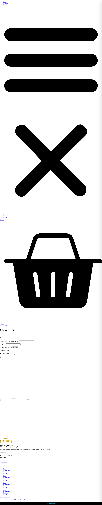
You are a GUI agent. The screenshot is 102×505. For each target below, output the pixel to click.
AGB (12, 499)
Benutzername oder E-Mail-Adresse (9, 341)
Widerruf (17, 499)
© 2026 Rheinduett (5, 497)
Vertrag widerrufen (51, 503)
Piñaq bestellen (7, 470)
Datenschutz (23, 499)
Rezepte (5, 5)
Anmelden (15, 347)
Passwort (2, 344)
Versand (8, 499)
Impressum (2, 499)
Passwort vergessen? (5, 350)
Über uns (5, 3)
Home (4, 2)
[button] (51, 109)
